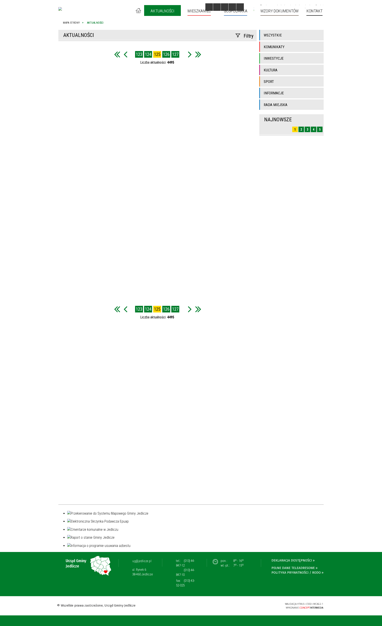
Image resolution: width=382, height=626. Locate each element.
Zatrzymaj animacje (209, 7)
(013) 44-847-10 (185, 572)
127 (175, 54)
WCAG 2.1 (267, 605)
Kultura (270, 70)
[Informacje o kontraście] (240, 7)
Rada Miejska (275, 105)
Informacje (274, 93)
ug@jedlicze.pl (141, 561)
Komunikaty (274, 47)
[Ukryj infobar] (378, 621)
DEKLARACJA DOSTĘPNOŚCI (291, 560)
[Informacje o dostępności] (217, 7)
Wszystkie (273, 35)
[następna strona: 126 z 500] (189, 54)
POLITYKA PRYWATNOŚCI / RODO (296, 573)
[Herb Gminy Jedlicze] (60, 9)
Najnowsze (278, 119)
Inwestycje (274, 58)
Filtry (248, 36)
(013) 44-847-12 (185, 563)
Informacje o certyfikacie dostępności (191, 606)
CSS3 (253, 605)
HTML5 (246, 605)
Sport (269, 81)
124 (148, 54)
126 (166, 54)
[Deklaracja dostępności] (224, 7)
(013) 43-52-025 (185, 583)
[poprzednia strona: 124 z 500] (125, 54)
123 (139, 54)
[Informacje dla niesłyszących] (232, 7)
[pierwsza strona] (117, 54)
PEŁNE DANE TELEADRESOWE (293, 568)
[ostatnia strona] (198, 54)
